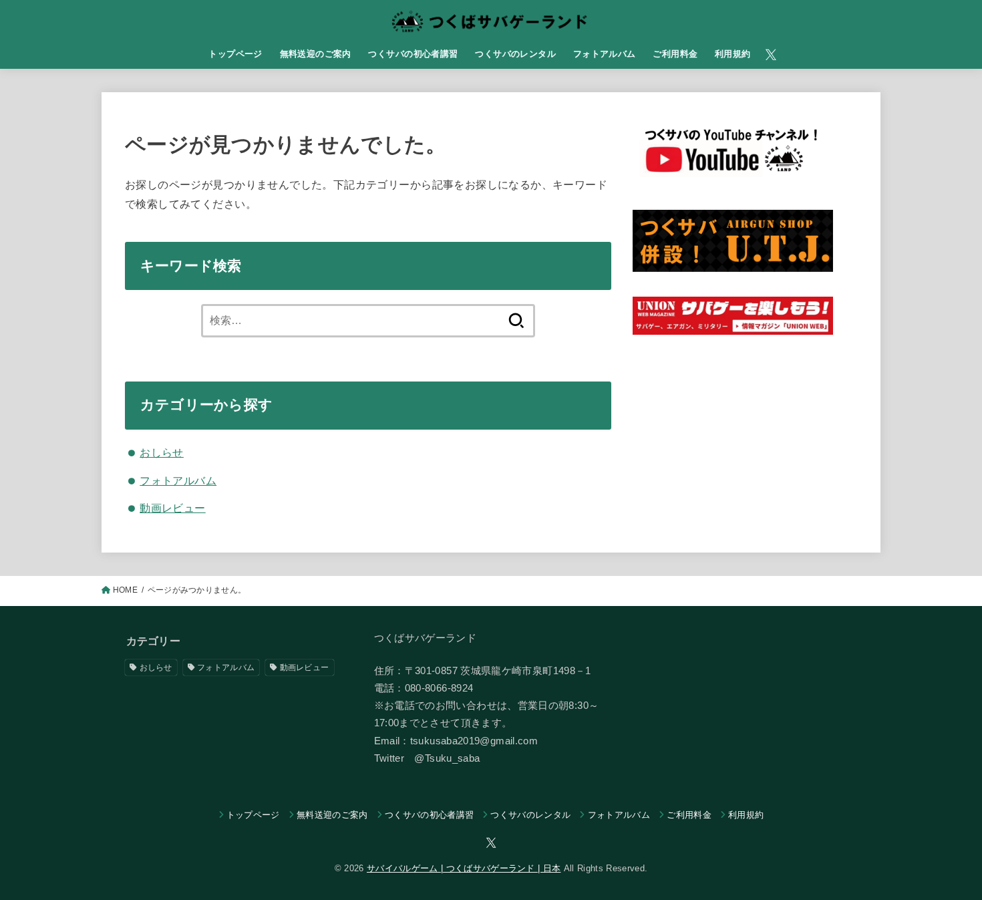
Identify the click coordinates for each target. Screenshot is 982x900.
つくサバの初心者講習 (413, 54)
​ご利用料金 (675, 54)
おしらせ (162, 452)
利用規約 (733, 54)
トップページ (235, 54)
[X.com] (771, 55)
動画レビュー (172, 508)
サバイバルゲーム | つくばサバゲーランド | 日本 (463, 868)
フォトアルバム (604, 54)
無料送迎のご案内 (315, 54)
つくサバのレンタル (515, 54)
